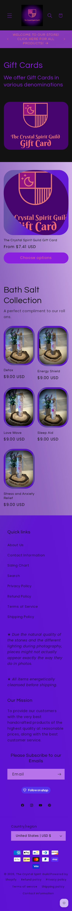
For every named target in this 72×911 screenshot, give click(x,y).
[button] (9, 15)
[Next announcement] (64, 39)
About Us (15, 545)
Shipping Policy (20, 616)
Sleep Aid (45, 433)
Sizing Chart (18, 565)
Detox (8, 370)
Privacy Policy (19, 586)
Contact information (38, 893)
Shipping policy (53, 886)
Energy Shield (48, 371)
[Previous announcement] (8, 39)
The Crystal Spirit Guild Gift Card (30, 240)
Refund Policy (19, 596)
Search (13, 575)
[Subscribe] (59, 774)
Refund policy (31, 879)
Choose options (36, 257)
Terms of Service (22, 606)
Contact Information (26, 555)
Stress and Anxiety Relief (19, 496)
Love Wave (13, 433)
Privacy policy (56, 879)
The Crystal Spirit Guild (33, 874)
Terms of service (24, 886)
